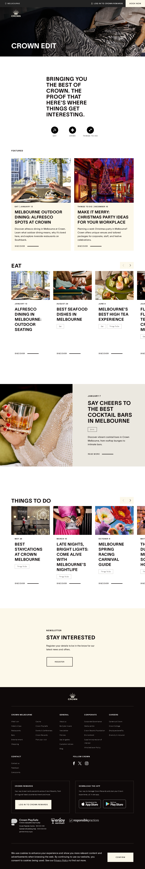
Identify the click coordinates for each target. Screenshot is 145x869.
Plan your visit (41, 740)
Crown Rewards (42, 735)
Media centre (89, 726)
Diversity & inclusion (117, 735)
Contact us (15, 763)
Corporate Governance (93, 721)
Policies (63, 735)
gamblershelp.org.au (26, 831)
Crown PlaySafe (42, 726)
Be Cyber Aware (66, 726)
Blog (61, 749)
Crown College (114, 726)
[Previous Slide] (123, 265)
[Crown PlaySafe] (29, 823)
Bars (13, 735)
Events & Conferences (44, 730)
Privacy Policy (61, 860)
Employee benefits (116, 730)
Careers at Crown (115, 721)
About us (63, 721)
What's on (15, 721)
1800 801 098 (40, 826)
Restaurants (16, 730)
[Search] (123, 13)
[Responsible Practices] (84, 826)
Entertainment (17, 740)
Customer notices (66, 744)
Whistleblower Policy (92, 747)
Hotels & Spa (16, 726)
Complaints (15, 772)
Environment (89, 735)
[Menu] (130, 13)
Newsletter (64, 730)
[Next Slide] (130, 265)
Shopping (15, 744)
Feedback (15, 768)
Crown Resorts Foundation (94, 730)
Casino (38, 721)
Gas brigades (65, 740)
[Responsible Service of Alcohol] (58, 826)
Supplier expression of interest (93, 741)
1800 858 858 (42, 829)
